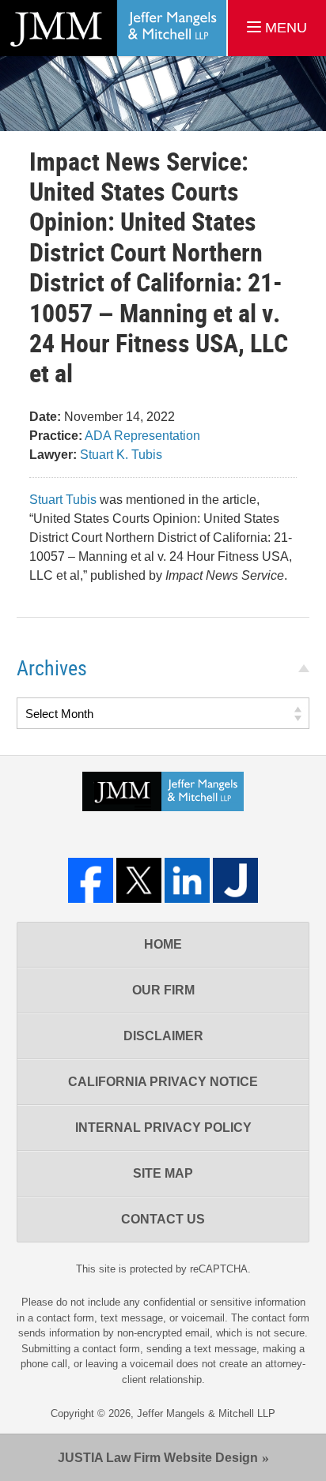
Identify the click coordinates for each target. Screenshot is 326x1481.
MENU (284, 28)
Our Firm (163, 990)
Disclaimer (163, 1036)
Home (163, 944)
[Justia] (235, 880)
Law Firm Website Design (158, 1457)
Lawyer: (53, 454)
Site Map (163, 1173)
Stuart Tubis (63, 499)
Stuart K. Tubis (121, 454)
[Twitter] (138, 880)
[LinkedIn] (187, 880)
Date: (45, 416)
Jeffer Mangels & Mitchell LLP (206, 1413)
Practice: (55, 435)
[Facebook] (90, 880)
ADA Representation (142, 435)
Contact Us (163, 1219)
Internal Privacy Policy (163, 1127)
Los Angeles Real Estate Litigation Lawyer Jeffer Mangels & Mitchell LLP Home (113, 28)
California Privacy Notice (163, 1081)
